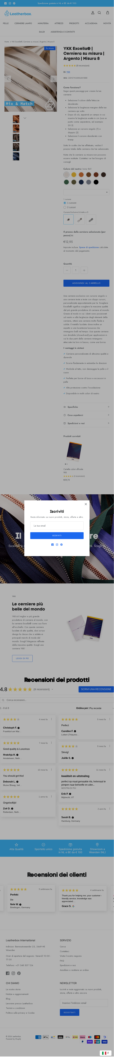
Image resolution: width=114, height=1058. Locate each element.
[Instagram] (57, 544)
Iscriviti (56, 535)
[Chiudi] (86, 504)
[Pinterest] (61, 544)
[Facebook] (52, 544)
